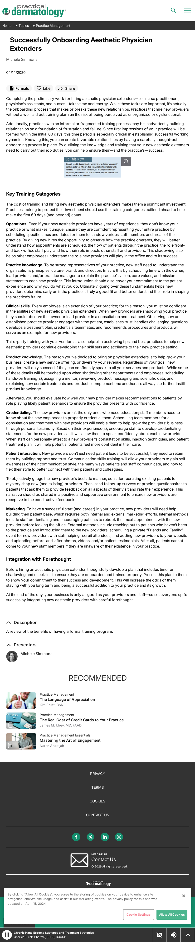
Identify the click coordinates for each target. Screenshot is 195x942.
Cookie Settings (139, 914)
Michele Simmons (36, 653)
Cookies (97, 801)
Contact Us (97, 815)
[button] (22, 622)
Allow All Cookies (172, 914)
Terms (97, 787)
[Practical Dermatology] (34, 10)
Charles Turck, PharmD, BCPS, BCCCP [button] (40, 937)
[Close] (183, 896)
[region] (97, 906)
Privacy (97, 773)
